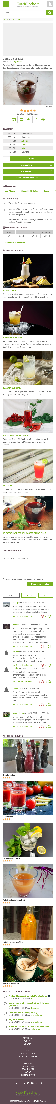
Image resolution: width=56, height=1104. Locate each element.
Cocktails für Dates (29, 191)
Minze (24, 148)
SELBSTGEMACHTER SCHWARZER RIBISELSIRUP (24, 533)
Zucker (24, 144)
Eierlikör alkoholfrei (11, 983)
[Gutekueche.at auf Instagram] (28, 1083)
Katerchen (17, 625)
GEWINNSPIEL (28, 1069)
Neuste (29, 595)
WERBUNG (28, 1063)
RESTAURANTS (28, 1075)
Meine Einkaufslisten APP (27, 178)
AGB (28, 1051)
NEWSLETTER (28, 1066)
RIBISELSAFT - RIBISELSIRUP (16, 435)
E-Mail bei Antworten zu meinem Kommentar (24, 579)
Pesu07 (16, 688)
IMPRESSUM (28, 1038)
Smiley (16, 651)
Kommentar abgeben (40, 584)
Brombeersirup (9, 775)
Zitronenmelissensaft (12, 858)
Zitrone (24, 141)
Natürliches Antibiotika (13, 942)
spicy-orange (17, 62)
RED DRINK (8, 486)
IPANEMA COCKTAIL (12, 388)
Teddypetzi (35, 998)
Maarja (16, 603)
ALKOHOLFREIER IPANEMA (15, 338)
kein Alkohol (10, 191)
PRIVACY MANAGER (28, 1056)
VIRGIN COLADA (10, 290)
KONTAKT (28, 1041)
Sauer (46, 191)
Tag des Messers (16, 1019)
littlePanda (35, 1029)
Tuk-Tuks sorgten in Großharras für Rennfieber (29, 1026)
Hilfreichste (11, 595)
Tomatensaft (8, 817)
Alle (46, 595)
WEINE (28, 1072)
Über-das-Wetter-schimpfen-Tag (23, 1012)
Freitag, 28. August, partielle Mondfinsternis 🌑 (29, 996)
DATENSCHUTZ (28, 1054)
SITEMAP (28, 1044)
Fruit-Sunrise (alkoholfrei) (14, 900)
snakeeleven (18, 713)
